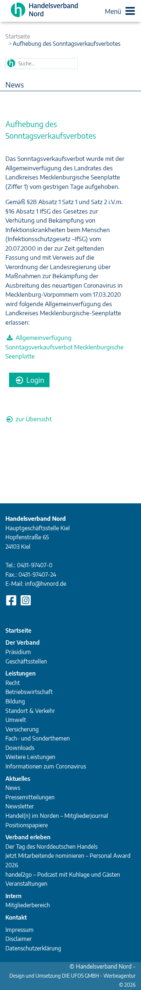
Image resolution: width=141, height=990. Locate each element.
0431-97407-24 (37, 574)
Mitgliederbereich (27, 905)
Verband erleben (28, 837)
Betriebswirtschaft (29, 691)
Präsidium (18, 652)
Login (34, 379)
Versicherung (22, 729)
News (12, 787)
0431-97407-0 (34, 565)
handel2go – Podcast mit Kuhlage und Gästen (62, 874)
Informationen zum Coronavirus (45, 766)
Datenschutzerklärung (33, 948)
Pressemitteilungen (30, 797)
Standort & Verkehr (30, 710)
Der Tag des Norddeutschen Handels (51, 846)
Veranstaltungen (26, 883)
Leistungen (20, 673)
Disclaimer (18, 938)
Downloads (19, 747)
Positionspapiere (26, 825)
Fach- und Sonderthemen (37, 738)
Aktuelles (17, 778)
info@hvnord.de (45, 583)
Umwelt (15, 719)
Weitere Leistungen (30, 756)
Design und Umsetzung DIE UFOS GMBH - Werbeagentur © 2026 (72, 976)
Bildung (15, 701)
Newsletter (19, 806)
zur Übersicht (33, 419)
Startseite (17, 36)
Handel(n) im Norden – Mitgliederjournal (56, 815)
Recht (12, 682)
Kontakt (16, 917)
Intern (13, 896)
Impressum (19, 929)
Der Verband (22, 642)
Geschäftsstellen (26, 661)
